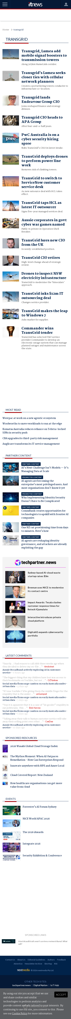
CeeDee (49, 721)
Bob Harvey (35, 707)
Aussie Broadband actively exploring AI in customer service (31, 671)
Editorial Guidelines (36, 959)
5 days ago (22, 700)
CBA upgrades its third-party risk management (30, 438)
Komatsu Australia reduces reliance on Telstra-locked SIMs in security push (34, 431)
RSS (55, 963)
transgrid (18, 30)
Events (11, 798)
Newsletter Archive (33, 963)
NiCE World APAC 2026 (36, 819)
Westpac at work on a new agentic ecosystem (29, 418)
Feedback (61, 959)
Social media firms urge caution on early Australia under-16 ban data (34, 685)
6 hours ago (19, 673)
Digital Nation (41, 985)
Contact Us (10, 959)
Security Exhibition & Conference (42, 856)
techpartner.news (21, 985)
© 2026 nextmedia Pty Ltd (42, 970)
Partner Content (19, 455)
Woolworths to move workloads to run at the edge (32, 424)
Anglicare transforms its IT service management (31, 444)
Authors (51, 959)
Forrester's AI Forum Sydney (39, 807)
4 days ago (22, 686)
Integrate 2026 (31, 844)
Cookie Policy (19, 1014)
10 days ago (19, 727)
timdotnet (49, 666)
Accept (61, 994)
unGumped (41, 694)
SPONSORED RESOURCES (21, 737)
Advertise (18, 963)
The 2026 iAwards (33, 832)
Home (5, 30)
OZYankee (53, 680)
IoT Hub (54, 985)
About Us (21, 959)
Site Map (48, 963)
